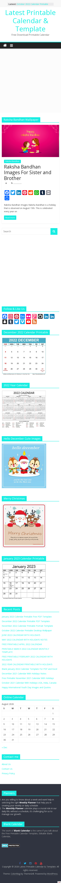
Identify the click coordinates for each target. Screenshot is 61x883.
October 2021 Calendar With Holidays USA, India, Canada (29, 682)
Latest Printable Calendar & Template (30, 20)
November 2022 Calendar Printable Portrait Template (27, 625)
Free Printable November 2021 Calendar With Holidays (28, 678)
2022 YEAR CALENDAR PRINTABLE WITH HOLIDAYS (27, 664)
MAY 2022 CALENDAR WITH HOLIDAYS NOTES (24, 639)
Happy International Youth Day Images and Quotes (26, 687)
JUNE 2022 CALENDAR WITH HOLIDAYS (21, 635)
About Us (6, 764)
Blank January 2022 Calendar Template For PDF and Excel (29, 669)
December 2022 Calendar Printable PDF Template (26, 621)
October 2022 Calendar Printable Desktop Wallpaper (32, 5)
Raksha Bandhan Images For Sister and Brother (27, 172)
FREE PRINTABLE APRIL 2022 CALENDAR (22, 644)
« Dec (4, 747)
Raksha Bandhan (12, 161)
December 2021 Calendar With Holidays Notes (24, 673)
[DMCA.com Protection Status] (11, 845)
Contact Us (7, 768)
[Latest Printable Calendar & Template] (5, 45)
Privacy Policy (8, 773)
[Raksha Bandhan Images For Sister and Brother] (30, 126)
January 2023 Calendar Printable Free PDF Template (27, 616)
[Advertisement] (30, 80)
